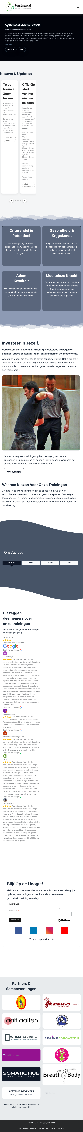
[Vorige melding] (11, 201)
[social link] (18, 930)
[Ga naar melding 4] (20, 200)
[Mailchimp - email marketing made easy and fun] (64, 922)
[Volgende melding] (24, 201)
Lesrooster (11, 49)
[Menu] (78, 7)
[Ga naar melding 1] (15, 200)
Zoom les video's (8, 138)
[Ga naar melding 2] (17, 200)
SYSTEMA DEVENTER (21, 1091)
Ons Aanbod (14, 471)
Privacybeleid (43, 1128)
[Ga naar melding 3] (18, 200)
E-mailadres (14, 910)
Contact (61, 1128)
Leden (22, 49)
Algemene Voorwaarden (27, 1128)
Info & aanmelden (28, 185)
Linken (53, 1128)
